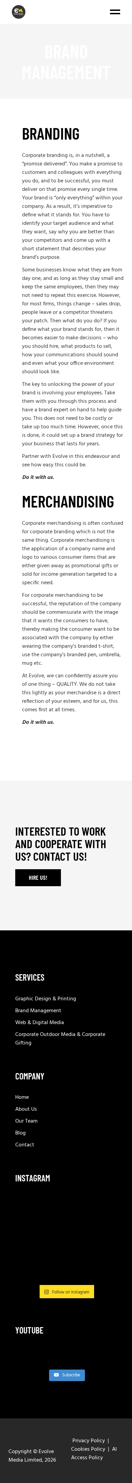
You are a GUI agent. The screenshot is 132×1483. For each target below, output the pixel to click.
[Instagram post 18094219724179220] (66, 1272)
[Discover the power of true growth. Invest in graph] (31, 1208)
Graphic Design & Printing (45, 999)
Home (22, 1097)
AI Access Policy (94, 1453)
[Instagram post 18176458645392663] (31, 1251)
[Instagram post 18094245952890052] (101, 1251)
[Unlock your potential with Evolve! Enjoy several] (66, 1229)
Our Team (26, 1121)
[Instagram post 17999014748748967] (66, 1251)
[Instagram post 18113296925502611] (101, 1229)
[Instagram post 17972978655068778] (66, 1208)
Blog (20, 1133)
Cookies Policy (88, 1449)
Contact (24, 1145)
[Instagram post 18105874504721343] (31, 1272)
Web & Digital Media (39, 1022)
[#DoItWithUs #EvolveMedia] (101, 1272)
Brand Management (38, 1010)
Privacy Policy (88, 1440)
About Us (26, 1109)
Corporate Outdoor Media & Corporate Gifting (60, 1039)
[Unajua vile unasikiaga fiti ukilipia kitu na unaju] (101, 1208)
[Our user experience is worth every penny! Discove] (31, 1229)
